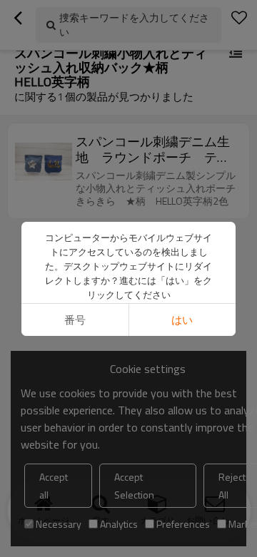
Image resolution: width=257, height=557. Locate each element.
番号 (75, 320)
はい (182, 320)
